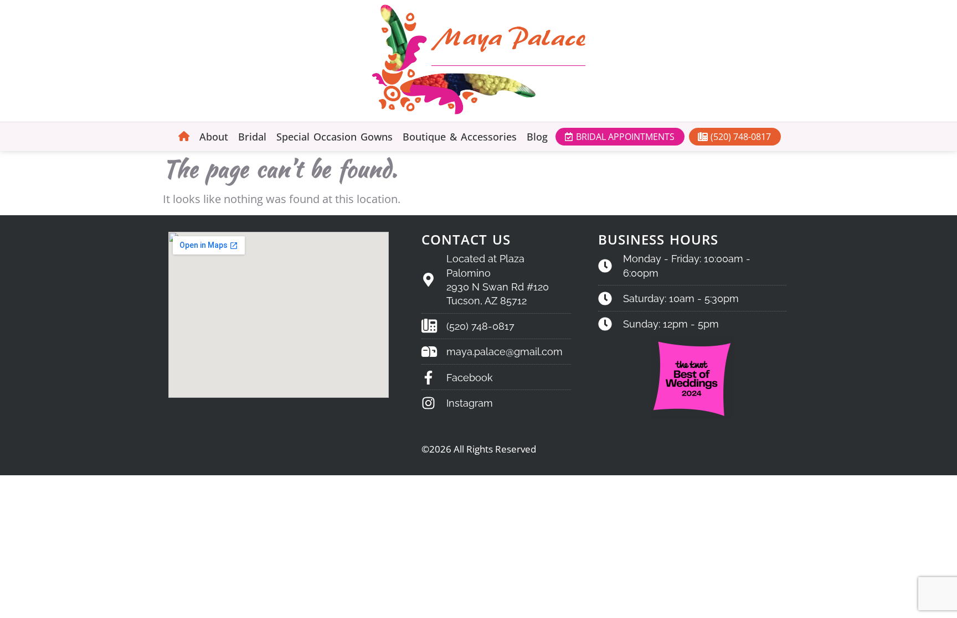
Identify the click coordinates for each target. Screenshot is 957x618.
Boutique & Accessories (460, 136)
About (213, 136)
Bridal (252, 136)
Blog (537, 136)
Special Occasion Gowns (334, 136)
